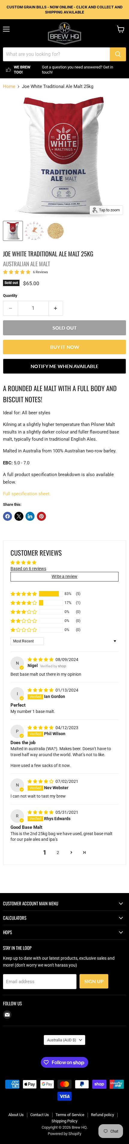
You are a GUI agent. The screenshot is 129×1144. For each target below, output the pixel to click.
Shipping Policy (64, 1121)
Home (9, 86)
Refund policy (102, 1114)
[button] (23, 593)
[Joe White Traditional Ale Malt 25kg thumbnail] (12, 230)
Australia (61, 1040)
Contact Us (39, 1114)
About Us (16, 1114)
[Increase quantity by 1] (56, 308)
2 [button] (58, 852)
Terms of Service (70, 1114)
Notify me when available (64, 366)
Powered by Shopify (64, 1133)
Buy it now (64, 347)
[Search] (118, 54)
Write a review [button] (64, 576)
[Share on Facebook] (7, 516)
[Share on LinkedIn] (30, 516)
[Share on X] (18, 516)
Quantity (10, 295)
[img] (41, 659)
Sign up (94, 981)
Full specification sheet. (27, 494)
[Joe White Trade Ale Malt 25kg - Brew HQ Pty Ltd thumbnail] (55, 230)
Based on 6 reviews (28, 568)
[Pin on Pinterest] (41, 516)
